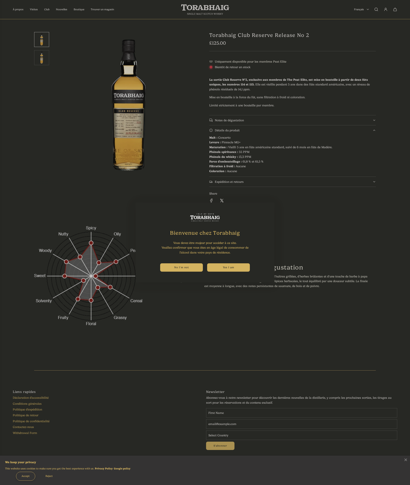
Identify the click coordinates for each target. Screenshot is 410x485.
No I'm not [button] (181, 267)
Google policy (122, 468)
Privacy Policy (104, 468)
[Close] (406, 460)
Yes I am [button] (228, 267)
